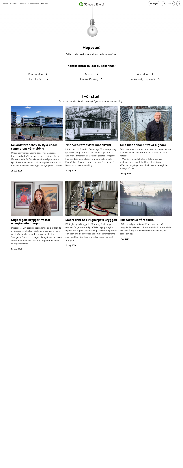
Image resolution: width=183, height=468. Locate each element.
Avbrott (23, 3)
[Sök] (179, 3)
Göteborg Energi (91, 4)
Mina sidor (143, 74)
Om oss (44, 3)
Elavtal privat (35, 79)
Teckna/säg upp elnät (142, 79)
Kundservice (33, 3)
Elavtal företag (89, 79)
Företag (13, 3)
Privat (5, 3)
